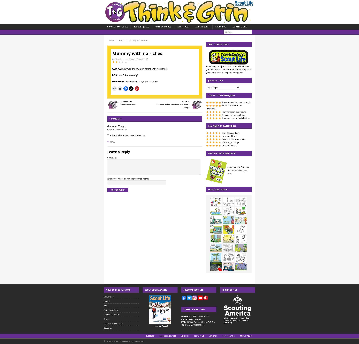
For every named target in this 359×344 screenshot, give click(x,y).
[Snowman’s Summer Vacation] (228, 211)
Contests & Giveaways (113, 323)
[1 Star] (113, 62)
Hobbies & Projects (112, 314)
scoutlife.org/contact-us (195, 316)
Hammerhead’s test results (234, 112)
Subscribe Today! (160, 326)
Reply (112, 142)
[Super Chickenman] (216, 266)
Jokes (106, 305)
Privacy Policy (246, 336)
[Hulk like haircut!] (241, 248)
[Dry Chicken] (228, 239)
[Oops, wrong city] (216, 220)
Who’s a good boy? (230, 142)
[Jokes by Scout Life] (179, 22)
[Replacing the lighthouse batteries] (241, 229)
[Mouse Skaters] (241, 257)
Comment (111, 157)
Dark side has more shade (234, 139)
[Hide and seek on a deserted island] (216, 257)
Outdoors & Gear (111, 310)
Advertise (213, 336)
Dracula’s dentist (229, 145)
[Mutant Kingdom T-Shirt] (241, 239)
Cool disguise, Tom (230, 133)
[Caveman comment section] (228, 257)
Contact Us (199, 336)
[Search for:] (238, 32)
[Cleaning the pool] (216, 211)
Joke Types (182, 26)
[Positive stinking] (228, 248)
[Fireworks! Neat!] (241, 266)
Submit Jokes (203, 26)
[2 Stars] (116, 62)
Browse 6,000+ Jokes (117, 26)
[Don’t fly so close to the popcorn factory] (241, 220)
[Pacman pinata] (216, 201)
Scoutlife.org (239, 26)
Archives (184, 336)
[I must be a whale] (216, 229)
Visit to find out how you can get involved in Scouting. (237, 320)
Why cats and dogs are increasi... (236, 102)
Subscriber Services (168, 336)
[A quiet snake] (216, 248)
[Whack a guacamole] (228, 229)
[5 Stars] (126, 62)
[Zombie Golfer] (228, 220)
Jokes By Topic (215, 80)
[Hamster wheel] (228, 201)
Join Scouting (229, 336)
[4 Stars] (122, 62)
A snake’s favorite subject (233, 115)
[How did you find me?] (216, 239)
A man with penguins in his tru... (236, 118)
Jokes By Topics (163, 26)
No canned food (229, 136)
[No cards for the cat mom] (228, 266)
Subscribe (220, 26)
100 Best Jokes (141, 26)
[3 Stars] (119, 62)
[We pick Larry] (241, 211)
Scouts (107, 319)
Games (107, 301)
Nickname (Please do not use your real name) (128, 178)
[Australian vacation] (241, 201)
